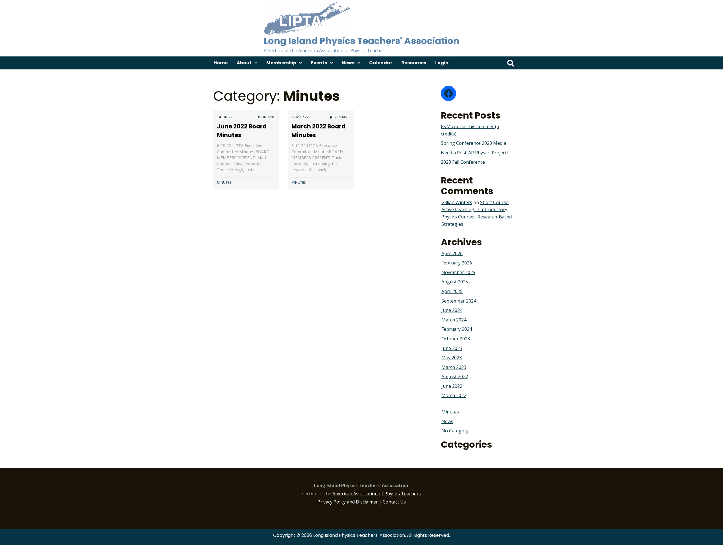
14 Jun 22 (224, 116)
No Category (455, 431)
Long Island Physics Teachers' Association (362, 40)
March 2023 (453, 367)
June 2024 (451, 310)
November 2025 (458, 272)
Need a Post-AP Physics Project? (475, 153)
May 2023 (451, 357)
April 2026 (452, 253)
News (348, 63)
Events (319, 63)
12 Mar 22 (300, 116)
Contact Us (394, 502)
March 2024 (453, 320)
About (244, 63)
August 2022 (454, 376)
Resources (413, 63)
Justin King (266, 116)
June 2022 (451, 386)
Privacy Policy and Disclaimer (347, 502)
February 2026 (456, 263)
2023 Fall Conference (463, 162)
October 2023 (455, 339)
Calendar (380, 63)
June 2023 (451, 348)
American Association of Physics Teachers (376, 494)
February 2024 (456, 329)
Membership (281, 63)
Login (441, 63)
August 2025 (454, 282)
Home (221, 63)
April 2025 (452, 291)
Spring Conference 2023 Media (473, 143)
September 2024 (458, 301)
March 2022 (453, 395)
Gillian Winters (456, 202)
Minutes (224, 182)
